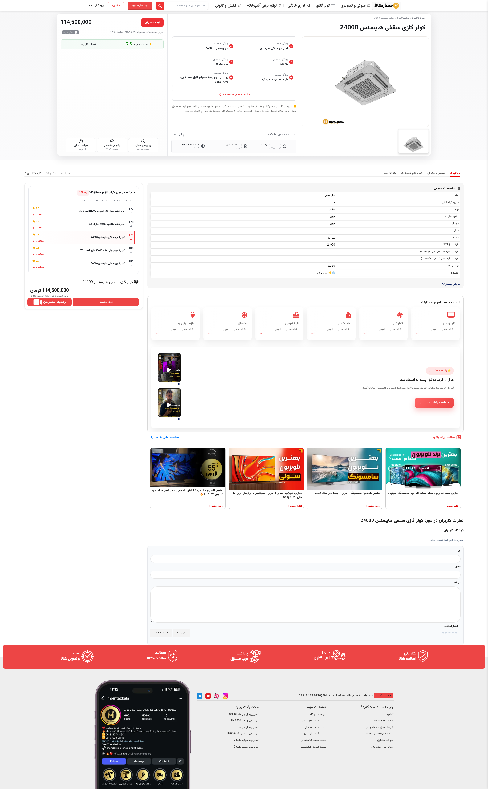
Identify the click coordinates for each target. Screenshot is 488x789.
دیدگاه (457, 583)
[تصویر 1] (413, 141)
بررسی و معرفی (436, 173)
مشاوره (116, 5)
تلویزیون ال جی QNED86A (244, 714)
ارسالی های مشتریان (382, 747)
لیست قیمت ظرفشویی (313, 747)
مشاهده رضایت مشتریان (434, 402)
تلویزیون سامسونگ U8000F (243, 734)
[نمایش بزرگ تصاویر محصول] (365, 81)
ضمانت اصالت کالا (384, 721)
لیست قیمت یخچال (315, 727)
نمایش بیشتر (452, 284)
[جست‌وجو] (160, 6)
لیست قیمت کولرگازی (314, 734)
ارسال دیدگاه (161, 633)
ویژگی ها (455, 173)
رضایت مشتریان (54, 302)
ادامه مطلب (452, 506)
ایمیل (458, 567)
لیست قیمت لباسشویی (313, 740)
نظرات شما (390, 173)
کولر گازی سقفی (410, 18)
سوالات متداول (385, 740)
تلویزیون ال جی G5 (248, 727)
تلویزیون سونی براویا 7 (246, 740)
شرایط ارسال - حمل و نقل (379, 727)
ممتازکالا (421, 18)
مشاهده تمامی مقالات (166, 438)
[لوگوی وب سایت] (386, 6)
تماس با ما (388, 714)
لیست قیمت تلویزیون (314, 721)
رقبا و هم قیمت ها (412, 173)
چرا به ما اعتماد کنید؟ (377, 707)
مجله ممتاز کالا (318, 714)
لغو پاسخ (181, 633)
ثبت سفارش (106, 302)
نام (459, 551)
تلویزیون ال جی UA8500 (245, 721)
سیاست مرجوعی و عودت (380, 734)
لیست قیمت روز (139, 5)
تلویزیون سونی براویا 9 (246, 747)
